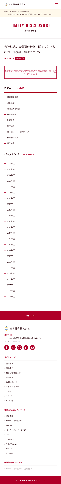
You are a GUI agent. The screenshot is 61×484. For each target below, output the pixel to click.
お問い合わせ (11, 382)
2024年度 (11, 175)
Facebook (9, 435)
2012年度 (11, 244)
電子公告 (10, 143)
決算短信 (10, 103)
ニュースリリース (13, 387)
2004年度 (11, 291)
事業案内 (9, 368)
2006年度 (11, 279)
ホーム (6, 11)
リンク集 (9, 401)
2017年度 (11, 215)
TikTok (9, 449)
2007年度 (11, 273)
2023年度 (11, 181)
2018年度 (11, 210)
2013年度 (11, 239)
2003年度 (11, 297)
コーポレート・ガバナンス (18, 132)
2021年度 (11, 192)
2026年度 (11, 163)
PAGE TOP (30, 315)
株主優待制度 (12, 137)
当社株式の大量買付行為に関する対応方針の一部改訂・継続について (30, 14)
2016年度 (11, 221)
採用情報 (9, 377)
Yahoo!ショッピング (14, 421)
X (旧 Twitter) (11, 444)
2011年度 (11, 250)
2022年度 (11, 187)
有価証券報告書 (13, 109)
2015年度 (11, 227)
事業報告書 (11, 114)
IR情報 (14, 11)
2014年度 (11, 233)
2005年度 (11, 285)
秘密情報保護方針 (13, 373)
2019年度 (11, 204)
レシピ (8, 396)
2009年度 (11, 262)
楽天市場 (9, 416)
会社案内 (9, 363)
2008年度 (11, 268)
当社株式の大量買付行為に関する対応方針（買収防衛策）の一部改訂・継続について (30, 72)
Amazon (9, 425)
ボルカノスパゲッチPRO (16, 430)
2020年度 (11, 198)
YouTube (9, 453)
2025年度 (11, 169)
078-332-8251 (14, 342)
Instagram (9, 439)
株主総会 (10, 126)
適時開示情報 (24, 11)
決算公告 (10, 120)
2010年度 (11, 256)
